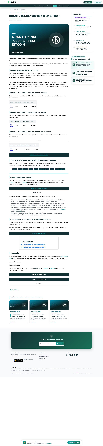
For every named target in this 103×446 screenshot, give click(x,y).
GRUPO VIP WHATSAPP (39, 274)
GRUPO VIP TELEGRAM (39, 279)
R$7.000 (46, 169)
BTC (11, 106)
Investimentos (47, 5)
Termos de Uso (42, 358)
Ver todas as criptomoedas (39, 155)
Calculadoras (38, 5)
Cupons (66, 5)
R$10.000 (62, 169)
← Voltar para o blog (14, 289)
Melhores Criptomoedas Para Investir (33, 244)
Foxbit (12, 211)
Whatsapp (45, 268)
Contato (40, 359)
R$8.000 (52, 169)
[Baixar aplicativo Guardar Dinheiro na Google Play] (18, 360)
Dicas (60, 5)
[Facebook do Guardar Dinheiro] (75, 355)
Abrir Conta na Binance (39, 188)
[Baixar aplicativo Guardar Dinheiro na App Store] (29, 360)
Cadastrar (60, 343)
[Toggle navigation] (4, 2)
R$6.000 (41, 169)
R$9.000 (57, 169)
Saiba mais (49, 443)
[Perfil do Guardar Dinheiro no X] (72, 355)
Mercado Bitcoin (20, 211)
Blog (55, 5)
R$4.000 (25, 169)
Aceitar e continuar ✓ (74, 442)
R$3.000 (20, 169)
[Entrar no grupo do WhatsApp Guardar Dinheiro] (67, 355)
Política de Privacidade (44, 356)
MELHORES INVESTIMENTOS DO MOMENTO (33, 247)
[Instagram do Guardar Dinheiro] (70, 355)
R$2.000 (14, 169)
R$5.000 (31, 169)
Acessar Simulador (38, 233)
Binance (11, 182)
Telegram (52, 268)
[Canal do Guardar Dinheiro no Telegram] (77, 355)
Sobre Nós (41, 354)
